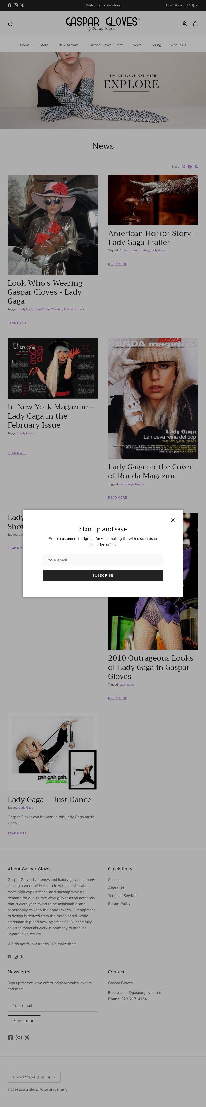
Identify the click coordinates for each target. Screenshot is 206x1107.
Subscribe (103, 575)
